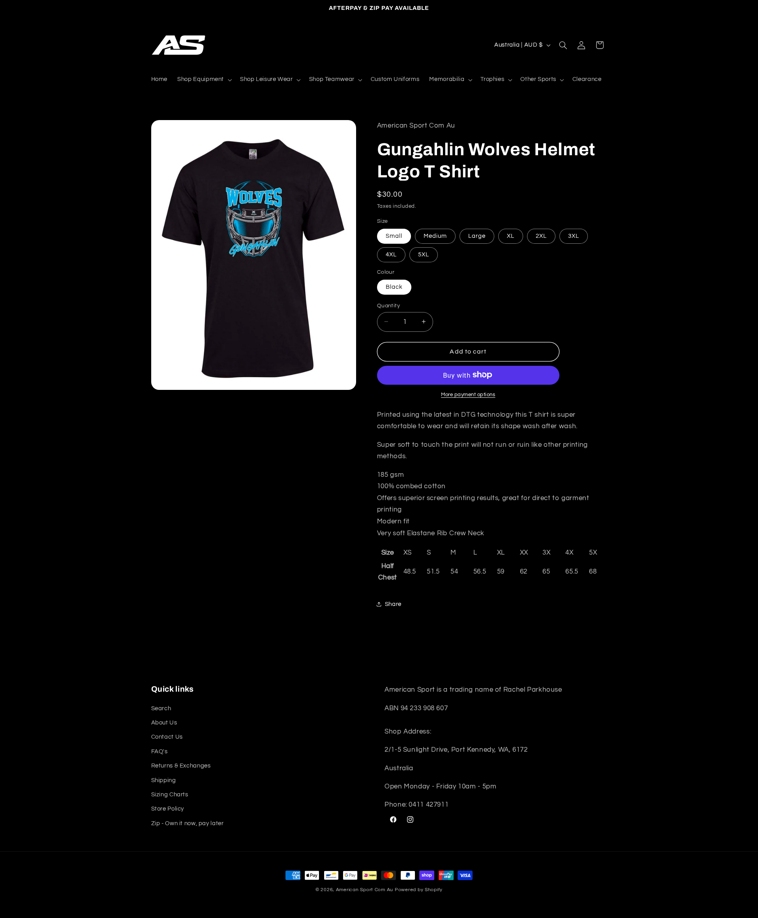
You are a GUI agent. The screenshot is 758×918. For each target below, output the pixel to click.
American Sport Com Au (364, 890)
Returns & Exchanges (181, 766)
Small (394, 236)
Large (477, 236)
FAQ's (159, 751)
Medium (435, 236)
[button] (204, 79)
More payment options (468, 394)
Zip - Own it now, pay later (187, 823)
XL (510, 236)
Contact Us (167, 737)
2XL (541, 236)
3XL (573, 236)
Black (394, 287)
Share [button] (393, 604)
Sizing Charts (169, 795)
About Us (164, 723)
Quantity (388, 305)
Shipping (163, 780)
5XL (423, 254)
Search (161, 708)
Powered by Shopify (419, 890)
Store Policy (167, 809)
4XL (391, 254)
